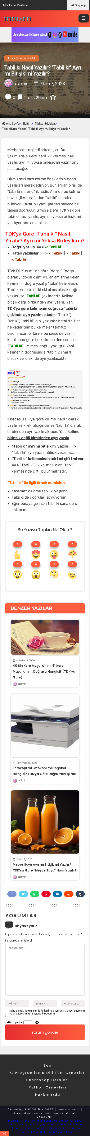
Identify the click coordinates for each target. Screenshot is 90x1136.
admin (22, 684)
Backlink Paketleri (25, 1120)
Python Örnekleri (48, 1087)
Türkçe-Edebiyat (22, 58)
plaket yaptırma (41, 1124)
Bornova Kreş (59, 1132)
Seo (48, 1065)
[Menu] (83, 18)
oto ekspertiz (53, 1128)
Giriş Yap (80, 5)
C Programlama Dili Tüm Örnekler (47, 1072)
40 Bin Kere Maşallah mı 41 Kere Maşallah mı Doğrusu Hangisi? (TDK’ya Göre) (44, 671)
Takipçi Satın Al (59, 1120)
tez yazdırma (27, 1128)
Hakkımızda (47, 1094)
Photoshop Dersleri (47, 1080)
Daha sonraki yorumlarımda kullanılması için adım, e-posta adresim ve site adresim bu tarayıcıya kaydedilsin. (47, 1012)
